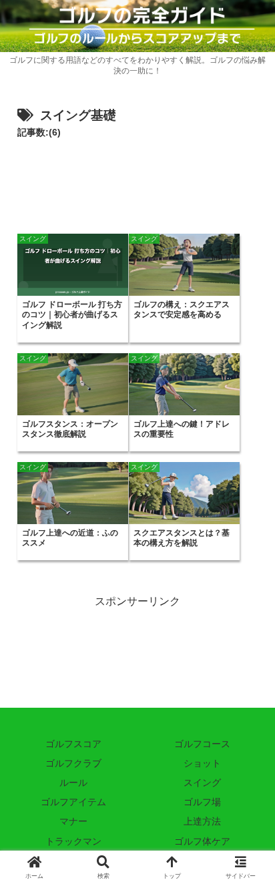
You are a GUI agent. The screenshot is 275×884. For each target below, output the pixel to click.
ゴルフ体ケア (202, 841)
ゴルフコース (202, 743)
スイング (202, 782)
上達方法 (202, 821)
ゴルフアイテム (73, 802)
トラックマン (73, 841)
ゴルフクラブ (73, 763)
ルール (73, 782)
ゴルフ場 (202, 802)
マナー (73, 821)
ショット (202, 763)
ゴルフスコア (73, 743)
